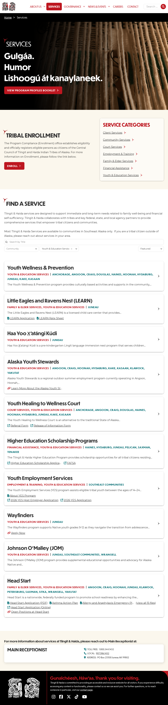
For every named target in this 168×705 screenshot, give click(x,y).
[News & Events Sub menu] (109, 6)
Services (54, 6)
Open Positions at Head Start (30, 611)
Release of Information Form (52, 425)
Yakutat (13, 372)
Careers (118, 6)
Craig (90, 274)
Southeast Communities (106, 484)
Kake (23, 278)
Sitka (43, 591)
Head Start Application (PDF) (29, 602)
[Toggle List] (36, 249)
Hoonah (129, 274)
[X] (69, 697)
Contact (132, 6)
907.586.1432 (102, 653)
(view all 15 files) (146, 602)
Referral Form (19, 425)
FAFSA (71, 463)
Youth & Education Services (28, 274)
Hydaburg (144, 274)
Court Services (18, 409)
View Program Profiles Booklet (31, 90)
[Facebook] (61, 697)
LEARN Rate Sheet (51, 318)
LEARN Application (22, 318)
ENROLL (12, 165)
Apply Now (18, 533)
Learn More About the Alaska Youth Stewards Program (36, 388)
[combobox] (19, 249)
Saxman (144, 447)
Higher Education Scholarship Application (36, 463)
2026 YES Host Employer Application (34, 500)
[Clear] (71, 249)
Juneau (12, 278)
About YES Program (23, 495)
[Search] (163, 6)
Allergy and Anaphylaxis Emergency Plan (108, 602)
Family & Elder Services (24, 307)
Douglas (103, 274)
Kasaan (34, 278)
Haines (117, 274)
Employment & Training (24, 484)
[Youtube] (85, 697)
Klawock (137, 368)
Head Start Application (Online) (30, 607)
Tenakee (13, 451)
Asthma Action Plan (65, 602)
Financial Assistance (23, 447)
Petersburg (15, 591)
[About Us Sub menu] (45, 6)
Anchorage (61, 274)
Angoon (78, 274)
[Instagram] (54, 697)
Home (8, 17)
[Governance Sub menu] (84, 6)
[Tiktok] (77, 697)
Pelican (130, 447)
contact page (86, 689)
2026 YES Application (77, 500)
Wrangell (108, 554)
